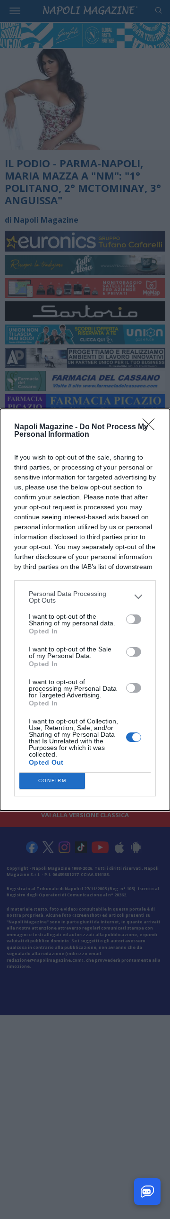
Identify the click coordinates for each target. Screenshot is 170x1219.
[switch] (133, 619)
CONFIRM (52, 780)
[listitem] (85, 597)
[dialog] (85, 610)
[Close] (152, 427)
